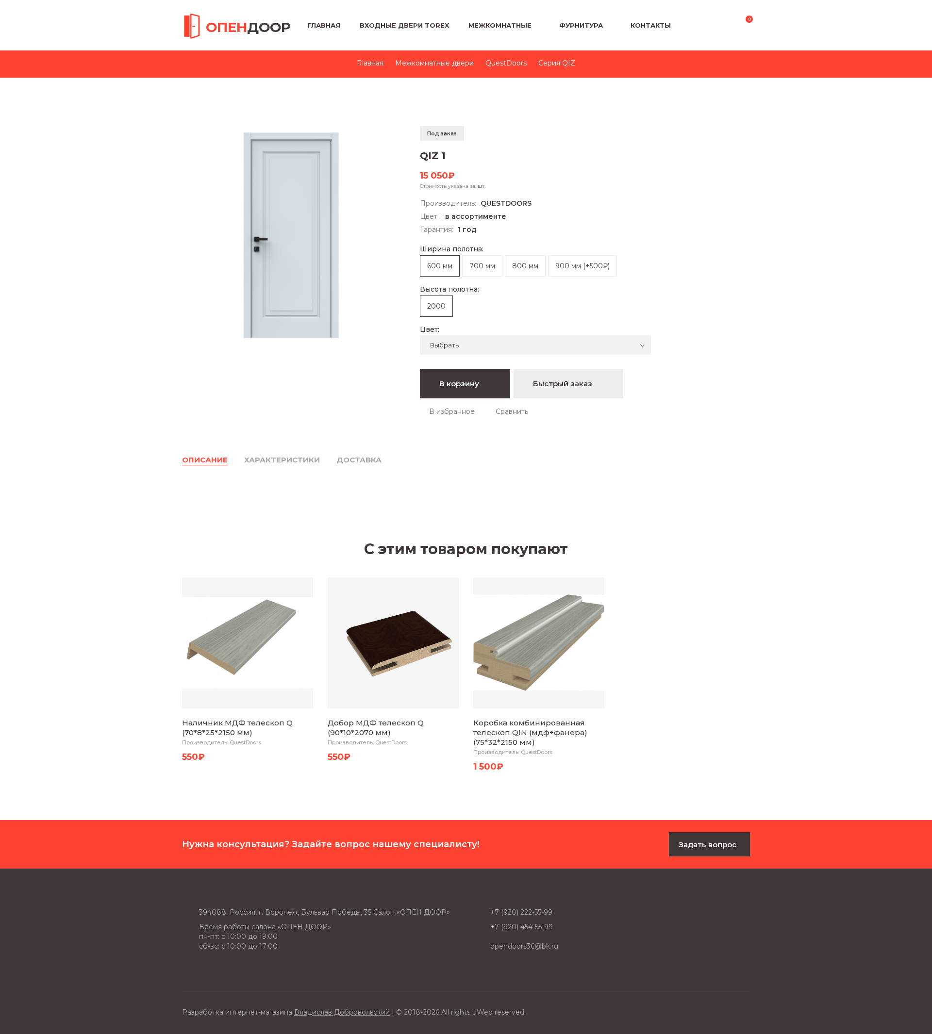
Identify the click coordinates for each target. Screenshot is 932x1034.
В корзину (460, 383)
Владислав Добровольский (342, 1012)
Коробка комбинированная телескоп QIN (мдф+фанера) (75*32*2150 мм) (530, 732)
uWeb (482, 1012)
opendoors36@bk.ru (524, 946)
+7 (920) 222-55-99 (521, 912)
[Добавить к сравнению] (507, 411)
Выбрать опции (246, 698)
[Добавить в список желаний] (447, 411)
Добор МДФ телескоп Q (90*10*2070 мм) (376, 727)
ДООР (248, 27)
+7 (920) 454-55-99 (521, 926)
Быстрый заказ (563, 383)
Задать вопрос (707, 844)
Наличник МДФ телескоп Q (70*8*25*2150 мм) (237, 727)
